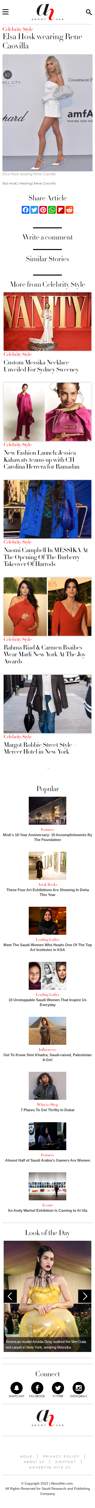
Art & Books (47, 884)
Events (47, 1205)
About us (34, 1462)
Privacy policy (61, 1456)
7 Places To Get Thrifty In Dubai (47, 1110)
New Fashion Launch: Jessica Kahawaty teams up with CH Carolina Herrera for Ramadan (41, 459)
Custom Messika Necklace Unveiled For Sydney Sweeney (41, 366)
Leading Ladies (47, 939)
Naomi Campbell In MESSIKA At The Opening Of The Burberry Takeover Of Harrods (46, 557)
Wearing (25, 183)
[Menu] (5, 12)
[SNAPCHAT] (16, 1388)
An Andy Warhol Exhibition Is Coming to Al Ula (47, 1210)
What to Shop (47, 1104)
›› (48, 768)
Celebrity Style (18, 354)
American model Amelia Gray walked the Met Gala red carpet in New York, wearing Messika (46, 1344)
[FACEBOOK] (37, 1388)
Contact (65, 1462)
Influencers (47, 1049)
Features (47, 829)
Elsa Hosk (9, 183)
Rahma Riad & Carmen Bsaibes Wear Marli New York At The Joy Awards (45, 654)
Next (84, 1296)
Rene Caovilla (45, 183)
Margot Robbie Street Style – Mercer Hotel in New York (40, 748)
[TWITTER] (58, 1388)
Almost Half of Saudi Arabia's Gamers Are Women (47, 1160)
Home (26, 1456)
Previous (10, 1296)
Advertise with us (50, 1467)
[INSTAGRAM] (79, 1388)
